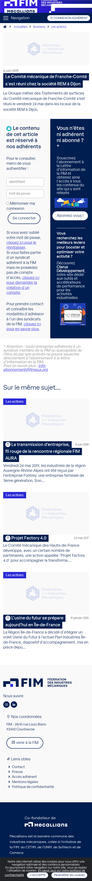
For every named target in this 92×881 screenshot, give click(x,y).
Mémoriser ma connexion (20, 206)
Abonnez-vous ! (70, 216)
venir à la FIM (27, 743)
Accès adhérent (24, 777)
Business (39, 26)
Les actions (58, 26)
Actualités (20, 26)
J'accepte (38, 875)
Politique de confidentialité (33, 787)
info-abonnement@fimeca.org (25, 368)
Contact (18, 767)
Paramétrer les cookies (69, 875)
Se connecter (24, 218)
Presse (17, 772)
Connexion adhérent (70, 18)
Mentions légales (25, 782)
